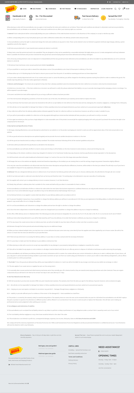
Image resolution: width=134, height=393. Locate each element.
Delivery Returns (73, 360)
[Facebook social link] (108, 2)
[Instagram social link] (110, 2)
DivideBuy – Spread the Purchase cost (79, 350)
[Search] (115, 9)
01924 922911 (23, 2)
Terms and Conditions (75, 357)
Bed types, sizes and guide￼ (48, 346)
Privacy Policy (72, 364)
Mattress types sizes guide (47, 353)
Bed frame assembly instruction (77, 353)
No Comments (49, 349)
